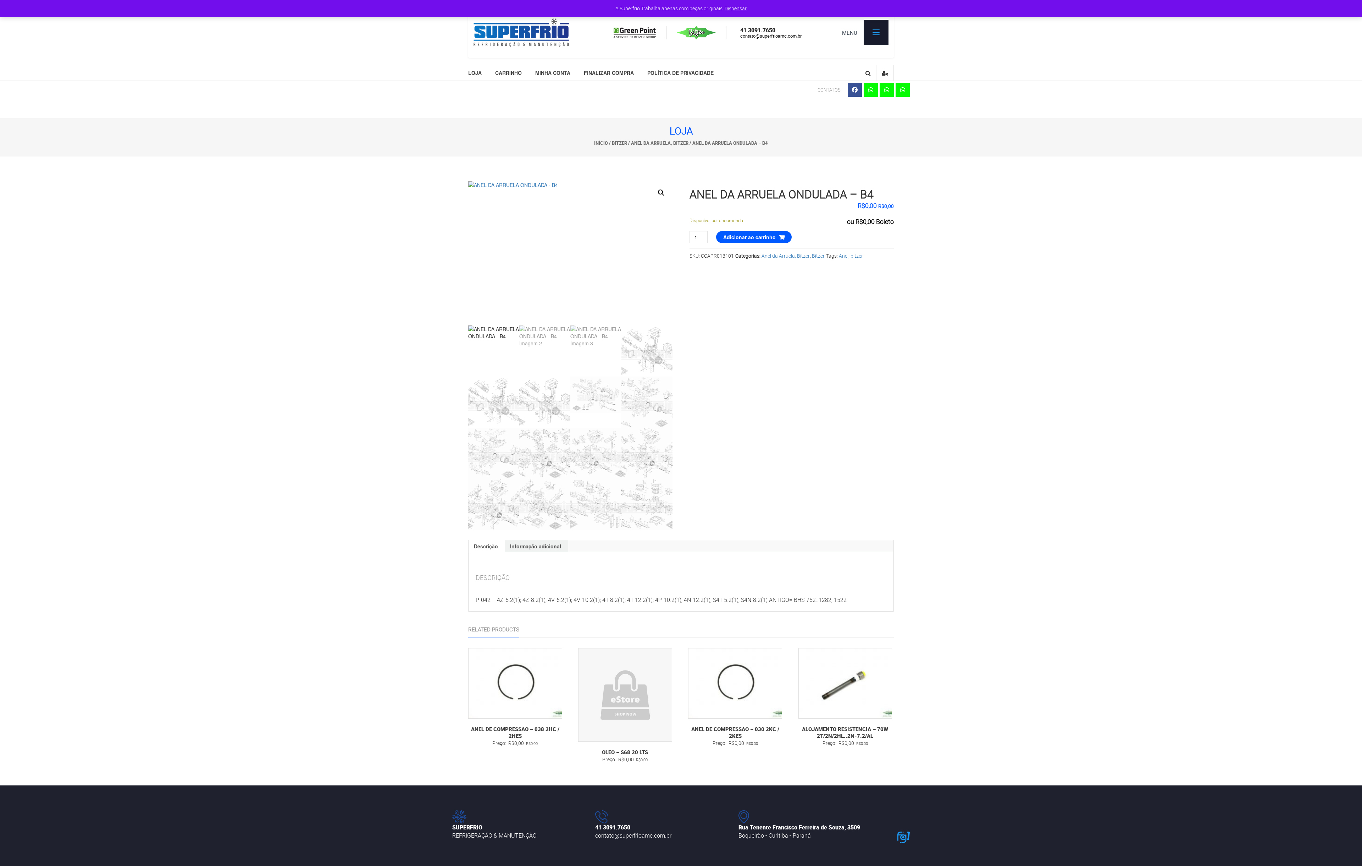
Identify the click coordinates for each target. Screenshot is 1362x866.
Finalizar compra (609, 72)
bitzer (857, 255)
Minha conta (552, 72)
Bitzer (619, 143)
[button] (661, 192)
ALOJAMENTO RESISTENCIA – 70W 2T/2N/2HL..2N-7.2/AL (845, 732)
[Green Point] (644, 32)
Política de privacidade (680, 72)
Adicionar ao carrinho (749, 237)
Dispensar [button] (736, 8)
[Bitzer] (706, 32)
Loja (475, 72)
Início (601, 143)
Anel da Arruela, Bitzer (659, 143)
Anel (843, 255)
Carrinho (508, 72)
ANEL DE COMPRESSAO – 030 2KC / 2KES (735, 732)
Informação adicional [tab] (535, 546)
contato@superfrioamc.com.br (771, 36)
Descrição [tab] (486, 546)
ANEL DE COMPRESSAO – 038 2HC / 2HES (515, 732)
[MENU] (876, 32)
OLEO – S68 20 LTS (625, 752)
